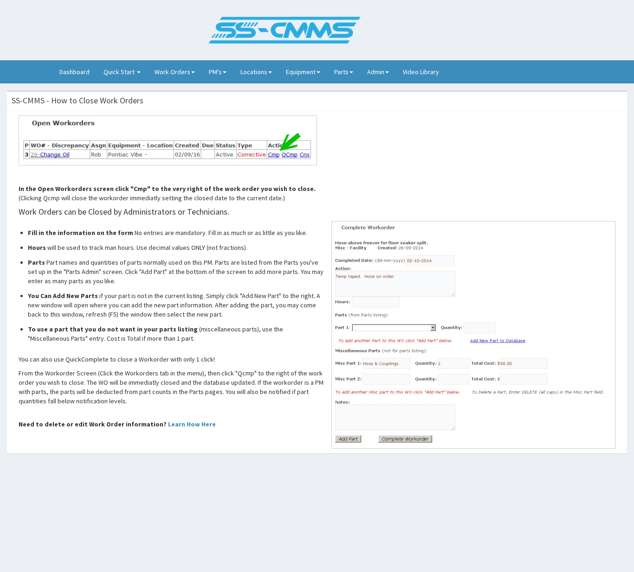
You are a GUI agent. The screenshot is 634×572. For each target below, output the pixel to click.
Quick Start (120, 72)
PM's (215, 72)
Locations (253, 72)
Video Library (421, 72)
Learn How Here (192, 424)
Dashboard (78, 71)
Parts (341, 72)
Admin (375, 72)
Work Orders (172, 72)
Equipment (301, 72)
